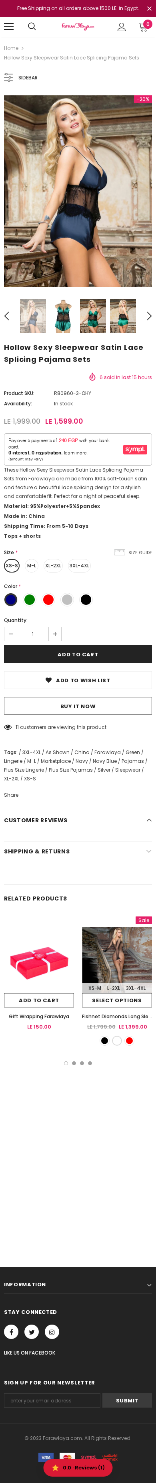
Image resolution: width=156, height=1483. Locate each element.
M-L (31, 565)
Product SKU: (19, 393)
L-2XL (113, 988)
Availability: (18, 403)
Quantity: (16, 620)
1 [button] (66, 1063)
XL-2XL (53, 565)
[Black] (104, 1040)
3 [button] (82, 1063)
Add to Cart (39, 1000)
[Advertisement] (78, 1147)
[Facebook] (11, 1332)
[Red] (129, 1040)
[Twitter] (31, 1332)
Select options (117, 1000)
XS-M (94, 988)
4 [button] (90, 1063)
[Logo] (77, 27)
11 (17, 727)
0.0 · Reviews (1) (84, 1467)
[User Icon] (122, 27)
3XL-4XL (79, 565)
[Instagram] (52, 1332)
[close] (149, 9)
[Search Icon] (32, 27)
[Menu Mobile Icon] (9, 27)
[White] (117, 1040)
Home (11, 48)
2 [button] (74, 1063)
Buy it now (78, 706)
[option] (78, 191)
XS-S (12, 565)
